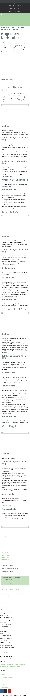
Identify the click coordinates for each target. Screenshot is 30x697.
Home (3, 674)
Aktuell (3, 681)
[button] (21, 19)
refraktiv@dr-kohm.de (5, 658)
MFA (23, 664)
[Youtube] (20, 1)
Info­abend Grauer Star (7, 677)
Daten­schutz (4, 687)
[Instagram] (15, 1)
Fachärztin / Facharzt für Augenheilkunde (11, 664)
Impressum (4, 684)
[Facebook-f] (10, 1)
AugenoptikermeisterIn (14, 666)
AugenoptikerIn (4, 666)
